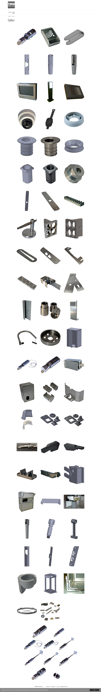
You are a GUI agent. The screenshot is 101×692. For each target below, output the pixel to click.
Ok (94, 689)
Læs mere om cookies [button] (43, 689)
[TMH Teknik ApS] (50, 4)
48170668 (53, 686)
